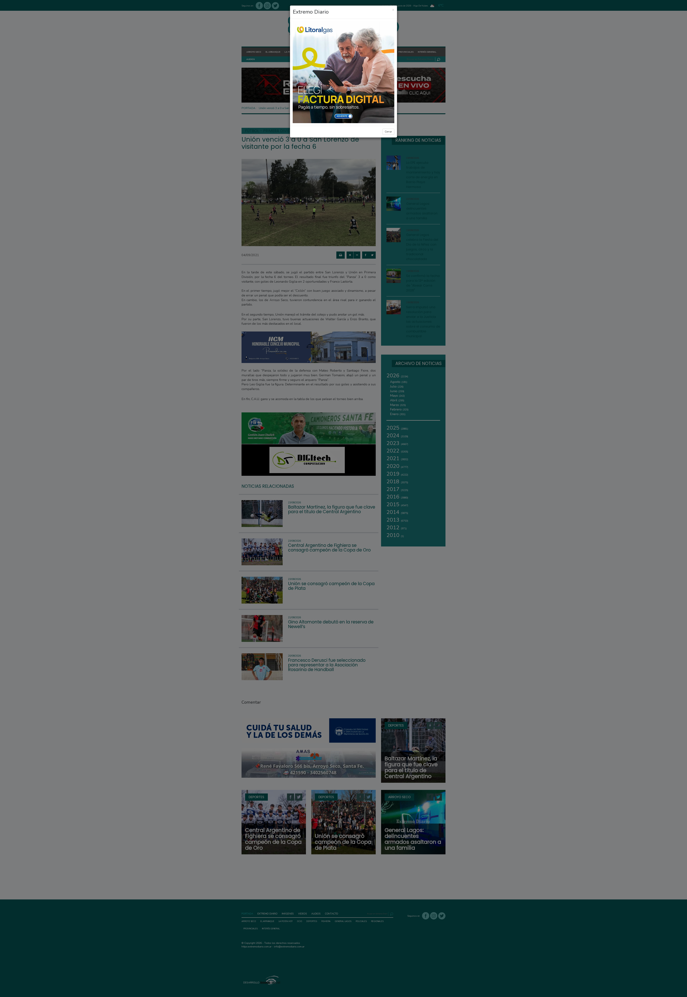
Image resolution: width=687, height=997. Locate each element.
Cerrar (388, 131)
